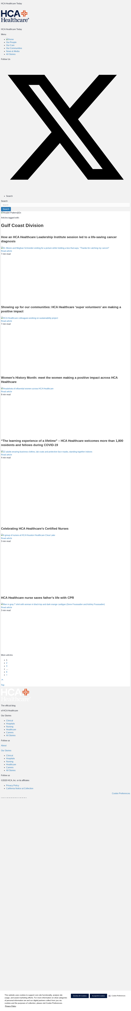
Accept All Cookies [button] (98, 996)
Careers (9, 732)
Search (4, 201)
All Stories (10, 735)
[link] (10, 39)
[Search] (129, 9)
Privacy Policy (10, 1006)
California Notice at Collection (19, 788)
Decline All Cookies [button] (80, 996)
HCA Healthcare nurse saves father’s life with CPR (37, 597)
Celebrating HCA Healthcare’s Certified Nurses (34, 528)
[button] (117, 996)
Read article (6, 251)
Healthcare (11, 729)
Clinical (9, 720)
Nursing (9, 727)
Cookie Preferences (121, 793)
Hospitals (10, 724)
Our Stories (6, 750)
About (3, 745)
